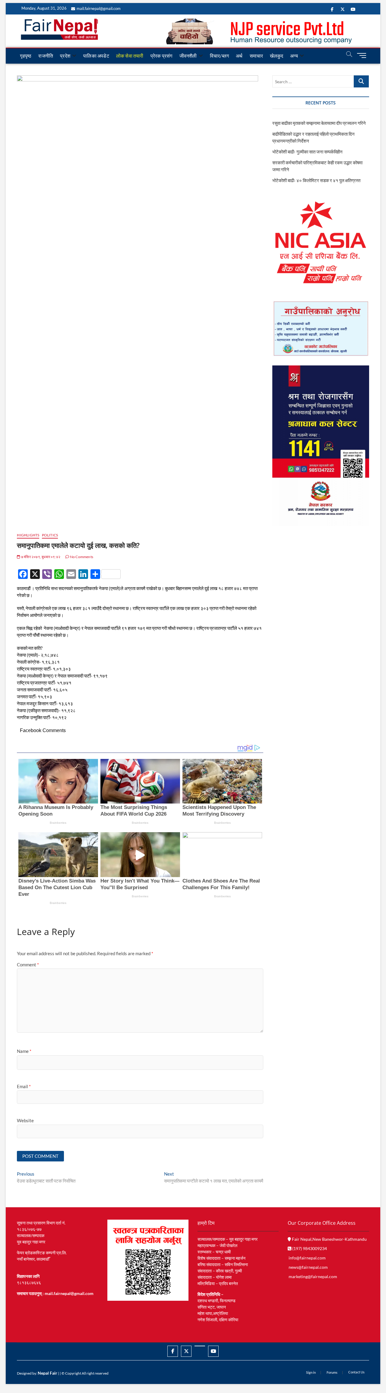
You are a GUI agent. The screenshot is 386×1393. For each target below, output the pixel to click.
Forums (332, 1372)
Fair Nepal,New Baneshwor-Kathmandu (329, 1239)
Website (25, 1120)
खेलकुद (276, 55)
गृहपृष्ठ (25, 55)
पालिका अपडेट (96, 55)
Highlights (28, 535)
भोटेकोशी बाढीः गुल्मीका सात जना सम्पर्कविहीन (307, 151)
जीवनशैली (188, 55)
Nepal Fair (47, 1373)
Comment (28, 964)
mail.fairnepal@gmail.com (99, 8)
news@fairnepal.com (308, 1267)
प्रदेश (65, 55)
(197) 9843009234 (309, 1248)
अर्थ (239, 55)
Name (24, 1051)
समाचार (256, 55)
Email (24, 1086)
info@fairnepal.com (307, 1257)
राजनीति (45, 55)
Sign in (311, 1372)
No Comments (81, 556)
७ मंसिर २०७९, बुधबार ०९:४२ (40, 556)
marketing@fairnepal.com (313, 1276)
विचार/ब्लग (219, 55)
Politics (50, 535)
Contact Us (356, 1372)
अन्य (294, 55)
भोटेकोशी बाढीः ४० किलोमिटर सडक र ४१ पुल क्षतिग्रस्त (316, 180)
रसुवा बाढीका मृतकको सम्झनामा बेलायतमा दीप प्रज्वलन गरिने (319, 123)
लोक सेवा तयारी (130, 55)
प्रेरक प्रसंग (161, 55)
